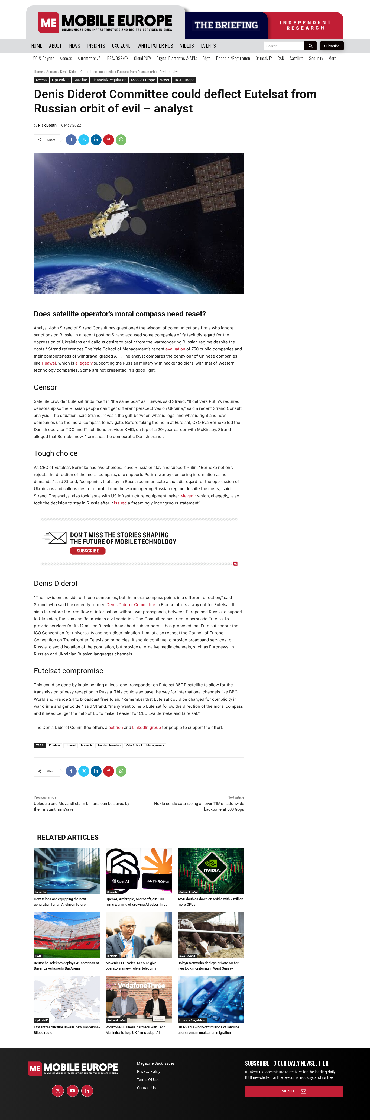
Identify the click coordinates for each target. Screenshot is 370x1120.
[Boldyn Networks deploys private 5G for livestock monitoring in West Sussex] (211, 935)
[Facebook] (71, 139)
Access (51, 72)
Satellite (80, 80)
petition (115, 727)
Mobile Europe (143, 80)
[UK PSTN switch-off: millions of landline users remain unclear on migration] (211, 999)
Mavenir (188, 495)
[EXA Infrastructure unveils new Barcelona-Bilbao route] (67, 999)
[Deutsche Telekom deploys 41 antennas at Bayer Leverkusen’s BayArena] (67, 935)
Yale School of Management (145, 745)
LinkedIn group (146, 727)
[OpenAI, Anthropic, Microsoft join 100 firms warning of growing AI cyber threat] (139, 871)
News (164, 80)
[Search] (310, 45)
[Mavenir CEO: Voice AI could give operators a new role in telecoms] (139, 935)
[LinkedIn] (87, 1091)
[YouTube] (73, 1091)
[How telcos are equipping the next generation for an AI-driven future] (67, 871)
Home (38, 72)
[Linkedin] (96, 139)
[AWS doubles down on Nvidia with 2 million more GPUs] (211, 871)
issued (120, 503)
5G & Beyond (187, 955)
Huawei (49, 363)
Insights (40, 891)
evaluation (175, 349)
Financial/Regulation (109, 80)
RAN (38, 955)
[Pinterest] (108, 139)
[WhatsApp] (121, 139)
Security (112, 891)
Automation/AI (188, 891)
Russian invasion (109, 745)
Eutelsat (54, 745)
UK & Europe (184, 80)
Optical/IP (60, 80)
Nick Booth (47, 125)
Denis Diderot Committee (130, 604)
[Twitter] (83, 139)
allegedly (84, 363)
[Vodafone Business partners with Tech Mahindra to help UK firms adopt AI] (139, 999)
